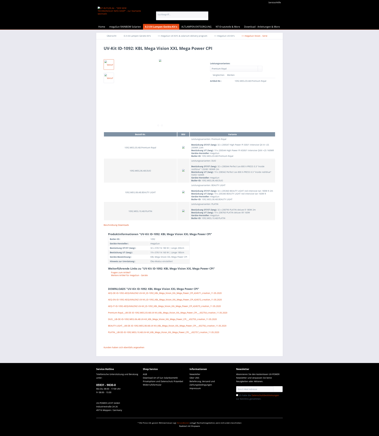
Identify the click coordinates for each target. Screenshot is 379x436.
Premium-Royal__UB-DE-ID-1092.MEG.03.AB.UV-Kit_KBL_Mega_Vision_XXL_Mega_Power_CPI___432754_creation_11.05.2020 (167, 312)
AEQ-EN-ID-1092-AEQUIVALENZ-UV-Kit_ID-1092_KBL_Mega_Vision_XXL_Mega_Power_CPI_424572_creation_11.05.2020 (165, 299)
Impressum (195, 388)
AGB (145, 374)
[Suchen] (205, 14)
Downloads (123, 225)
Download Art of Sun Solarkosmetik (160, 377)
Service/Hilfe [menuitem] (274, 2)
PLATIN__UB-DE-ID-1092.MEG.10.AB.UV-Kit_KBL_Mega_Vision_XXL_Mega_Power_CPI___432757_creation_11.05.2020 (163, 332)
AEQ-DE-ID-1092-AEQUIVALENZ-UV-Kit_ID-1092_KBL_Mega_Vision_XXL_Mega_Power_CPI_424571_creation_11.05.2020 (165, 293)
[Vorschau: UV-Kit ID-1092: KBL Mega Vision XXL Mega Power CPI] (109, 64)
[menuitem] (182, 15)
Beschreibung (110, 225)
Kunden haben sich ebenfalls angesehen (124, 347)
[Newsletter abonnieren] (278, 389)
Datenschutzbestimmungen (265, 395)
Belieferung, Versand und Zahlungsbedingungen (202, 383)
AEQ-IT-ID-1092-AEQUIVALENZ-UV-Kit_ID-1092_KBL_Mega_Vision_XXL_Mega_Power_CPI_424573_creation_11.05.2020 (164, 306)
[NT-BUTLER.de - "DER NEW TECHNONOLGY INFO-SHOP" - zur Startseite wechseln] (120, 14)
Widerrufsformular (152, 384)
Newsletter (195, 374)
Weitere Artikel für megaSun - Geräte (129, 275)
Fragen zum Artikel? (120, 272)
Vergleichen (218, 75)
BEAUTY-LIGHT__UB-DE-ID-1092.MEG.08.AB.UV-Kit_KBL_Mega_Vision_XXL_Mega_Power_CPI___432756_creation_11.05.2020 (167, 325)
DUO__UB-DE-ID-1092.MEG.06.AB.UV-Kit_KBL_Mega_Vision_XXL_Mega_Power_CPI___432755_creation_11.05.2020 (162, 319)
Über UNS (194, 377)
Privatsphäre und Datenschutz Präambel (163, 381)
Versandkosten (183, 423)
